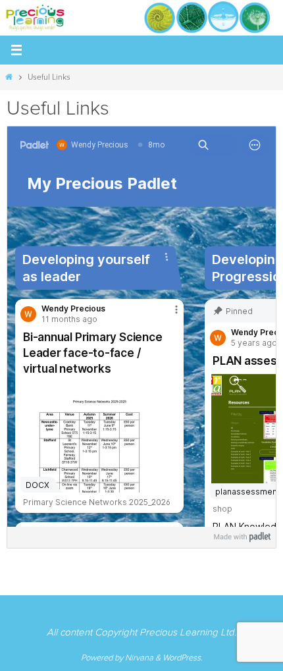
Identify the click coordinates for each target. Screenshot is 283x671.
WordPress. (183, 658)
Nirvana (139, 658)
